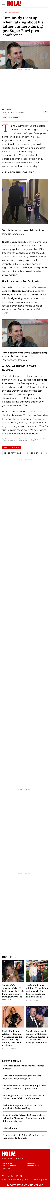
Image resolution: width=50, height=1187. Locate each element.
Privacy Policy (11, 1180)
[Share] (45, 112)
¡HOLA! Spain (7, 1163)
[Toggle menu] (3, 4)
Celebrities (14, 12)
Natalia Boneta (10, 1127)
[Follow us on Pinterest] (17, 1176)
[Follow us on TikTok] (22, 1176)
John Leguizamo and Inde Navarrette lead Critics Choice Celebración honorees (23, 1097)
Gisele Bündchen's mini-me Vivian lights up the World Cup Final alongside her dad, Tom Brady (37, 991)
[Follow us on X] (8, 1176)
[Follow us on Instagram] (12, 1176)
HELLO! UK (6, 1168)
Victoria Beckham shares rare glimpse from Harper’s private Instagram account (24, 1087)
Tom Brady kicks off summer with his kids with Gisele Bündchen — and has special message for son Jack (37, 1036)
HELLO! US (31, 1163)
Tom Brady (17, 125)
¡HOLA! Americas (9, 1166)
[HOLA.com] (25, 1153)
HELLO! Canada (33, 1166)
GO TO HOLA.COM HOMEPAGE (26, 1185)
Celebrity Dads (13, 453)
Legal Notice (32, 1180)
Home (5, 12)
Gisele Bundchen (12, 242)
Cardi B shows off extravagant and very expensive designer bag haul (22, 1077)
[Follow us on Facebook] (3, 1176)
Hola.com (6, 109)
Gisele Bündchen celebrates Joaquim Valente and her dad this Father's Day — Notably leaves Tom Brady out (12, 1038)
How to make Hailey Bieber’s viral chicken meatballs (23, 1067)
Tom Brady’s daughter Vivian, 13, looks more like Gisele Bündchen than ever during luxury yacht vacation (13, 992)
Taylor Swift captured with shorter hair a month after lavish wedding (23, 1106)
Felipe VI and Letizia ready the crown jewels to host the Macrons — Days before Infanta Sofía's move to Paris (24, 1118)
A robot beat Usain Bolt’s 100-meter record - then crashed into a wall (24, 1136)
